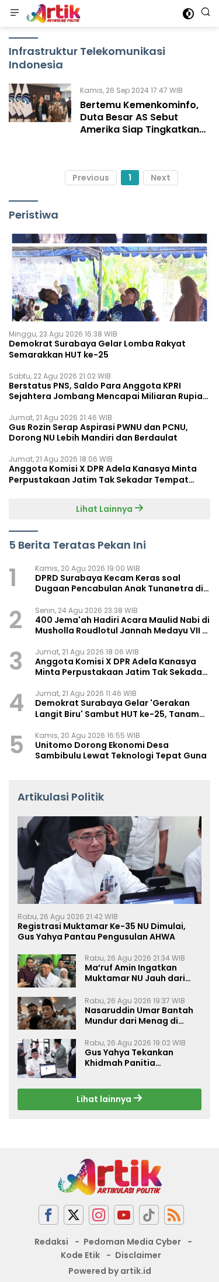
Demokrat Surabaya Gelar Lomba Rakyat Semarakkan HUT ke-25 (97, 348)
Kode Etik (80, 1255)
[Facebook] (48, 1215)
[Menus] (14, 13)
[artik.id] (52, 13)
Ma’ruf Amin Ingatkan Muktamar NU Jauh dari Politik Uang (135, 972)
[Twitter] (74, 1215)
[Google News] (149, 1215)
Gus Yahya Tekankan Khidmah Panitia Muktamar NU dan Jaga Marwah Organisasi (135, 1057)
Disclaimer (138, 1255)
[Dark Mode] (188, 13)
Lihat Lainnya (105, 509)
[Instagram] (99, 1215)
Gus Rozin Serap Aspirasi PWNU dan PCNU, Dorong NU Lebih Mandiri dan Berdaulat (98, 432)
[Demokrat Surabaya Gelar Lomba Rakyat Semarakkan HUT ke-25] (109, 277)
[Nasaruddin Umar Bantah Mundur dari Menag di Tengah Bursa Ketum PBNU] (47, 1013)
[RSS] (174, 1215)
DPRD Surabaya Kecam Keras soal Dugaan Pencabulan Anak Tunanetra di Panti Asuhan (119, 583)
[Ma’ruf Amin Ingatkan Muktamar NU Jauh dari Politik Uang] (47, 971)
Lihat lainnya (105, 1099)
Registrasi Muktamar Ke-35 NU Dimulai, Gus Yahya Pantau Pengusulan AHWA (102, 931)
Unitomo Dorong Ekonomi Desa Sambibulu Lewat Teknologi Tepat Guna (121, 750)
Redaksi (51, 1242)
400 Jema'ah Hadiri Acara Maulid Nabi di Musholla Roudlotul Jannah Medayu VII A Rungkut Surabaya (122, 625)
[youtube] (124, 1215)
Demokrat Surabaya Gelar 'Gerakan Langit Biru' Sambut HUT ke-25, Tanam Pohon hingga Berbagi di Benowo (117, 708)
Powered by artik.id (109, 1271)
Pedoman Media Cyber (132, 1242)
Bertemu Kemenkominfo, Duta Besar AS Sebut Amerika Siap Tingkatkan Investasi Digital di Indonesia (139, 129)
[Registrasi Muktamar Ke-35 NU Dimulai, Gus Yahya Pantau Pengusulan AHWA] (109, 860)
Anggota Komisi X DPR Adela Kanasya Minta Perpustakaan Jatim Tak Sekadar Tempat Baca (103, 473)
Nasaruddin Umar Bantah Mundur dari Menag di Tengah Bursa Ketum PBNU (141, 1015)
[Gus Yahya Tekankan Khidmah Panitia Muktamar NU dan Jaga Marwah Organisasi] (47, 1058)
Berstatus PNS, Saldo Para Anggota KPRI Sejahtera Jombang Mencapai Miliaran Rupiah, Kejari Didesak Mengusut (109, 390)
